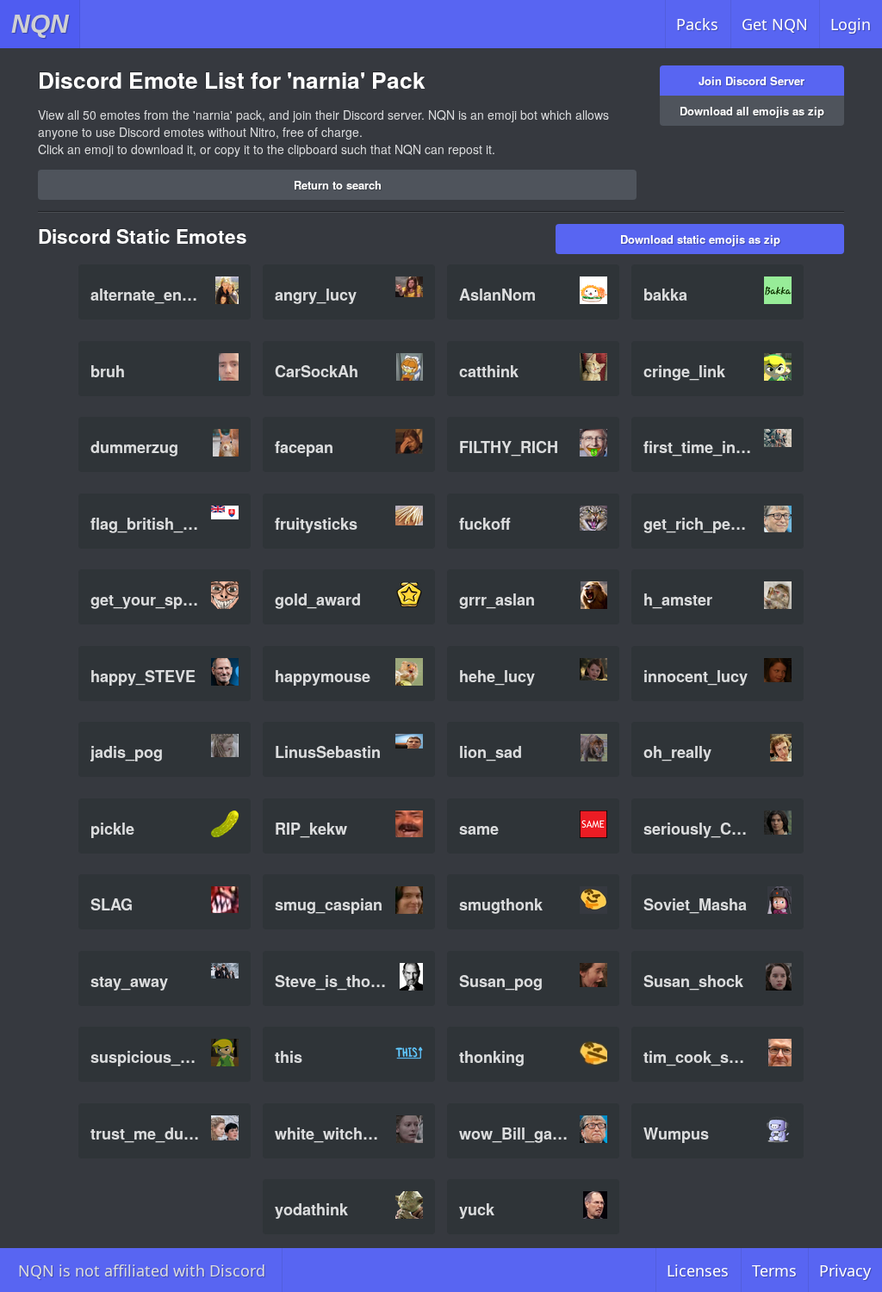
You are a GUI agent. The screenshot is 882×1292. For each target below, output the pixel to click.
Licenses (698, 1270)
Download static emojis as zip (700, 239)
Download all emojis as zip (752, 110)
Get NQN (775, 24)
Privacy (845, 1270)
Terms (774, 1270)
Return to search (338, 185)
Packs (697, 24)
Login (850, 24)
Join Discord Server (751, 80)
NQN (40, 23)
